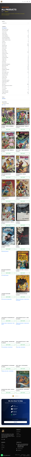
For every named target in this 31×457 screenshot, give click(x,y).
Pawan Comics (4, 76)
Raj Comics (3, 84)
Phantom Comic (4, 77)
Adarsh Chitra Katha (5, 29)
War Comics (4, 93)
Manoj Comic (4, 66)
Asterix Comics (4, 33)
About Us (2, 445)
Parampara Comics (5, 74)
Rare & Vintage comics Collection (7, 85)
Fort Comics (4, 49)
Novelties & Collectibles (5, 69)
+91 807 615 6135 (20, 448)
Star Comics (4, 86)
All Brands (3, 98)
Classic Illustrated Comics (6, 38)
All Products (18, 431)
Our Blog (2, 447)
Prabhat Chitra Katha (5, 81)
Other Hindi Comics (5, 73)
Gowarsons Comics (5, 53)
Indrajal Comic (4, 60)
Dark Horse (4, 42)
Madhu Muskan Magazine (6, 64)
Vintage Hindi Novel (5, 92)
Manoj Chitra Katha (5, 65)
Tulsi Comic (4, 89)
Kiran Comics (4, 62)
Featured (17, 433)
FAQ (2, 449)
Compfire (3, 41)
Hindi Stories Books (5, 57)
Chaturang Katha (4, 34)
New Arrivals (18, 436)
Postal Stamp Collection (5, 80)
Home (2, 11)
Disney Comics (4, 46)
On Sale (4, 104)
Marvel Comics (4, 68)
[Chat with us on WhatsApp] (2, 455)
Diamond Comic (4, 45)
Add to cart (8, 129)
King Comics (4, 61)
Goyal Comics (4, 54)
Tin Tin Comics (4, 88)
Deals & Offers (18, 434)
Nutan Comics (4, 70)
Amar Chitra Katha (5, 30)
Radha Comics (4, 82)
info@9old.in (19, 450)
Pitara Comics (4, 78)
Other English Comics (5, 72)
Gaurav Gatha (4, 50)
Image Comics (4, 58)
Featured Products (6, 103)
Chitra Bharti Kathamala (5, 37)
